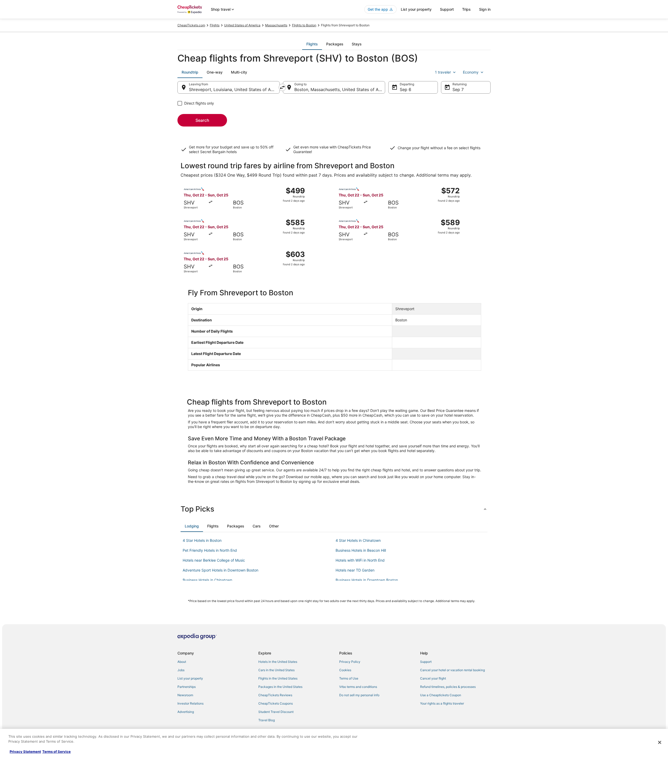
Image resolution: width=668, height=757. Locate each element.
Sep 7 (458, 89)
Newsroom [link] (185, 695)
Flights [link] (214, 25)
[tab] (312, 44)
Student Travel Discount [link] (276, 712)
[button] (334, 509)
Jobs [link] (180, 670)
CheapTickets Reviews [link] (275, 695)
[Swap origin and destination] (282, 87)
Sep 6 (405, 89)
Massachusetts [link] (276, 25)
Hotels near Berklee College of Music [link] (214, 560)
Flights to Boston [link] (304, 25)
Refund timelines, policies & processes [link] (448, 687)
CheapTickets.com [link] (191, 25)
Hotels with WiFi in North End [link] (360, 560)
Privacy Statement (25, 751)
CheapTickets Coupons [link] (275, 703)
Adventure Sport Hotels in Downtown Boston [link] (220, 570)
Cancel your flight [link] (433, 678)
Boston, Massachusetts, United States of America (339, 89)
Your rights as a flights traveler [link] (442, 703)
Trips (466, 9)
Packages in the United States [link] (280, 687)
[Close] (659, 742)
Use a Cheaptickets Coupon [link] (440, 695)
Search (202, 120)
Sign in (485, 9)
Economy (471, 72)
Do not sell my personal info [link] (359, 695)
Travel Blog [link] (266, 720)
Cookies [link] (345, 670)
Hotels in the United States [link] (277, 662)
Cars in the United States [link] (276, 670)
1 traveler (443, 72)
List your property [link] (190, 678)
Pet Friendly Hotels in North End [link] (210, 550)
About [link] (181, 662)
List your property (416, 9)
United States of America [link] (242, 25)
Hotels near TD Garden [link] (355, 570)
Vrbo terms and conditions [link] (358, 687)
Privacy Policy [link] (349, 662)
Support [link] (426, 662)
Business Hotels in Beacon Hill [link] (361, 550)
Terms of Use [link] (348, 678)
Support (447, 9)
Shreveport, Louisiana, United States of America (234, 89)
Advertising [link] (185, 712)
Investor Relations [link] (190, 703)
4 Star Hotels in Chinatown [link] (358, 540)
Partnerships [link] (186, 687)
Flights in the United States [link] (277, 678)
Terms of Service (56, 751)
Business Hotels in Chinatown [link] (207, 580)
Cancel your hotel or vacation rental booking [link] (452, 670)
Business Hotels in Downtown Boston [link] (367, 580)
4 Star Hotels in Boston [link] (202, 540)
